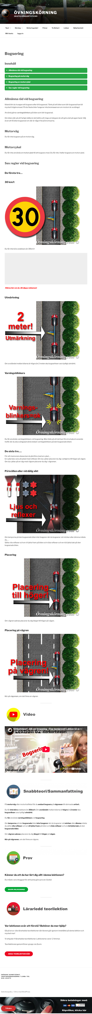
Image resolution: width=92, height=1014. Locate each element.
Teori (7, 28)
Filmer (45, 28)
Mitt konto (9, 33)
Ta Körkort (55, 28)
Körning (18, 28)
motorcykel (28, 153)
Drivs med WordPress (22, 992)
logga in (20, 33)
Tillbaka (8, 1008)
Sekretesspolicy (7, 992)
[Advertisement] (46, 268)
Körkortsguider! (32, 28)
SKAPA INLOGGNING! (16, 889)
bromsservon (54, 107)
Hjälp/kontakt (78, 28)
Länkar (66, 28)
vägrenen (14, 696)
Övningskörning (35, 12)
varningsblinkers (24, 113)
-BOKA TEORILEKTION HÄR (19, 954)
